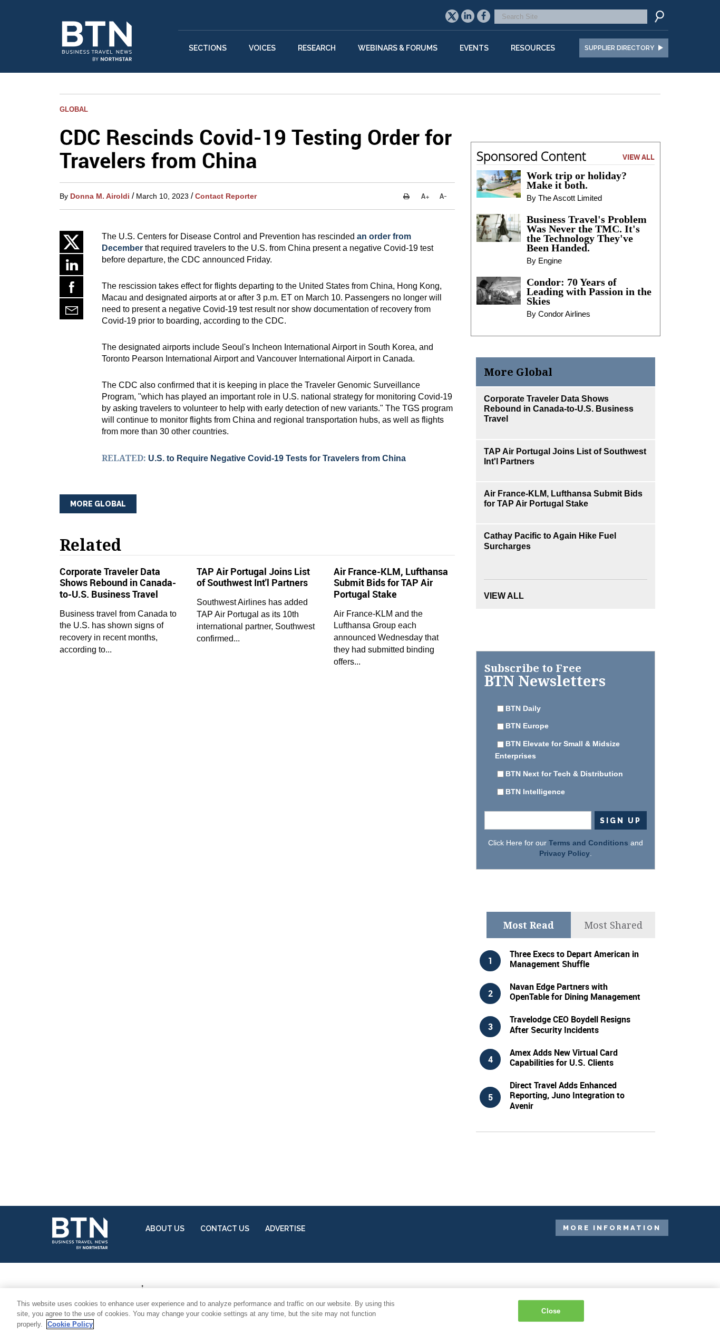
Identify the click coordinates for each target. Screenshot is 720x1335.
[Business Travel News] (98, 66)
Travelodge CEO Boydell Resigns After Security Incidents (570, 1024)
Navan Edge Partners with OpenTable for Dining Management (575, 991)
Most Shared (613, 925)
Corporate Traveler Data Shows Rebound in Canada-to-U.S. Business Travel (118, 582)
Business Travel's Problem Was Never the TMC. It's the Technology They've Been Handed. (587, 233)
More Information (612, 1228)
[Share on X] (71, 242)
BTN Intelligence (535, 791)
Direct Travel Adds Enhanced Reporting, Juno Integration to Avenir (567, 1095)
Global (74, 109)
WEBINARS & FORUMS (397, 48)
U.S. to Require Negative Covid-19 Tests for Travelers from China (277, 458)
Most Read (528, 925)
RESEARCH (317, 48)
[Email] (71, 308)
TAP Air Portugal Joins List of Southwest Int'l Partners (253, 577)
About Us (164, 1228)
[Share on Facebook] (71, 286)
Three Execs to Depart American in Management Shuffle (574, 959)
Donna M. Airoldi (100, 196)
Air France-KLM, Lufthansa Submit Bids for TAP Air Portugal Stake (391, 582)
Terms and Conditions (588, 843)
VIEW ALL (638, 157)
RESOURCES (533, 48)
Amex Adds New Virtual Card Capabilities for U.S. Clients (564, 1057)
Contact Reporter (226, 196)
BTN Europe (527, 726)
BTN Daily (523, 708)
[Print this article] (406, 196)
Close (550, 1310)
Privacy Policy (564, 853)
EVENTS (474, 48)
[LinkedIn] (71, 264)
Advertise (285, 1228)
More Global (98, 504)
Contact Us (224, 1228)
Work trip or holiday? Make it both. (577, 180)
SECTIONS (208, 48)
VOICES (262, 48)
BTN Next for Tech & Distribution (564, 773)
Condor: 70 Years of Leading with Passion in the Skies (589, 291)
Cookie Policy (70, 1324)
